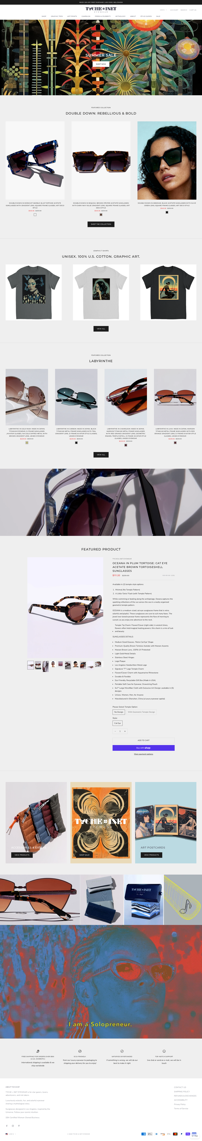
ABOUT (133, 16)
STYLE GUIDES (146, 16)
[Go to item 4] (53, 664)
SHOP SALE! (84, 855)
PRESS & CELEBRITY (103, 16)
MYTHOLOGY (120, 16)
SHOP (44, 16)
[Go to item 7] (75, 664)
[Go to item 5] (60, 664)
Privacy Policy (180, 1104)
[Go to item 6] (68, 665)
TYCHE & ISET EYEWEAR (122, 559)
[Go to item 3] (45, 666)
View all (101, 329)
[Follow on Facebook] (7, 1126)
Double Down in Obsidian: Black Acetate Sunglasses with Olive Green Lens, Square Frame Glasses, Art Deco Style (167, 204)
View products (22, 855)
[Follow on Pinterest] (19, 1126)
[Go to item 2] (38, 665)
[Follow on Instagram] (13, 1126)
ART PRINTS (72, 16)
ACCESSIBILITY (181, 1100)
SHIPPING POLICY (182, 1091)
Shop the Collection (101, 224)
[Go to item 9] (90, 665)
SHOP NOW (101, 64)
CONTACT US (180, 1087)
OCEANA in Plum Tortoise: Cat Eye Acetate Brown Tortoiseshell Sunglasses (140, 567)
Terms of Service (181, 1108)
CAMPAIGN (86, 16)
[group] (101, 900)
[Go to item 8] (83, 665)
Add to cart (144, 740)
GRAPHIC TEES (57, 16)
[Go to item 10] (98, 664)
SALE (158, 16)
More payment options (143, 754)
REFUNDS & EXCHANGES (185, 1096)
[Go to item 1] (30, 665)
